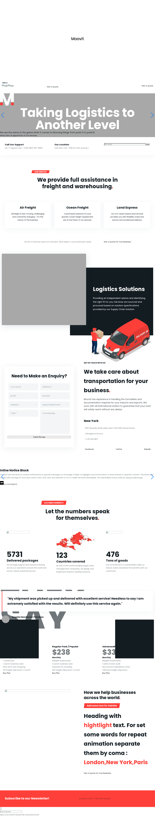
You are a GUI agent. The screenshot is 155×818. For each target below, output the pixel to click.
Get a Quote (52, 86)
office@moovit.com (94, 433)
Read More (98, 317)
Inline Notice (14, 470)
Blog (89, 82)
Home (51, 82)
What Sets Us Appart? (10, 135)
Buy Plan (6, 673)
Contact (102, 82)
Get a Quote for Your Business (117, 241)
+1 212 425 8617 (91, 439)
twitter (119, 449)
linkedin (147, 449)
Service (77, 82)
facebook (89, 449)
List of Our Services (28, 135)
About (63, 82)
